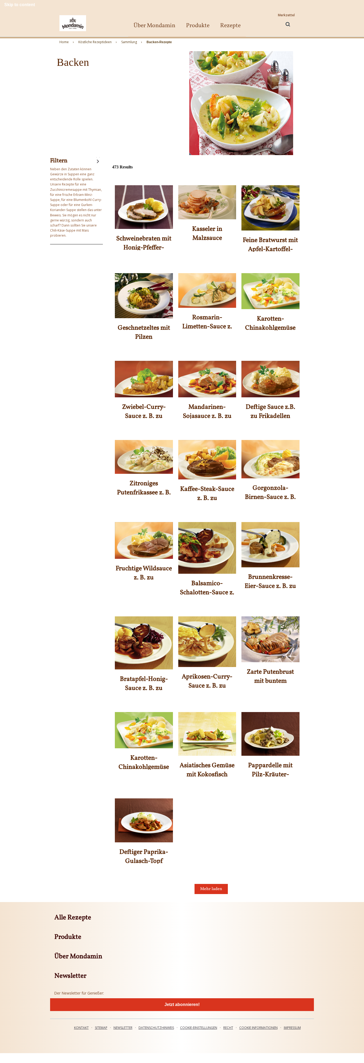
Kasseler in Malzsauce (207, 234)
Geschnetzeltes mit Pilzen (144, 333)
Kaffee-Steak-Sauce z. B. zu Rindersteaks (207, 498)
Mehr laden (211, 889)
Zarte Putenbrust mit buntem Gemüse (270, 681)
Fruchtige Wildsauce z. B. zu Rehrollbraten (144, 577)
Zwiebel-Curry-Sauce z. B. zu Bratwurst (144, 416)
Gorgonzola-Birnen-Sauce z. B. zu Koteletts (270, 497)
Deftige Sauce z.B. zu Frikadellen (270, 412)
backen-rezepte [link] (159, 42)
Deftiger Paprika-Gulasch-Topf (143, 857)
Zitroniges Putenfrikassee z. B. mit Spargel (144, 492)
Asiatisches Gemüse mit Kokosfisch (207, 770)
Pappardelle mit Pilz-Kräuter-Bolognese (270, 774)
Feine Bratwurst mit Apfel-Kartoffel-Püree (270, 249)
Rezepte (230, 26)
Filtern (58, 161)
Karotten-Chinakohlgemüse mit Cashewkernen (270, 328)
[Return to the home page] (72, 23)
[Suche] (288, 24)
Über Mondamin (154, 26)
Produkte (197, 26)
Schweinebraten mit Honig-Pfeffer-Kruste (143, 247)
